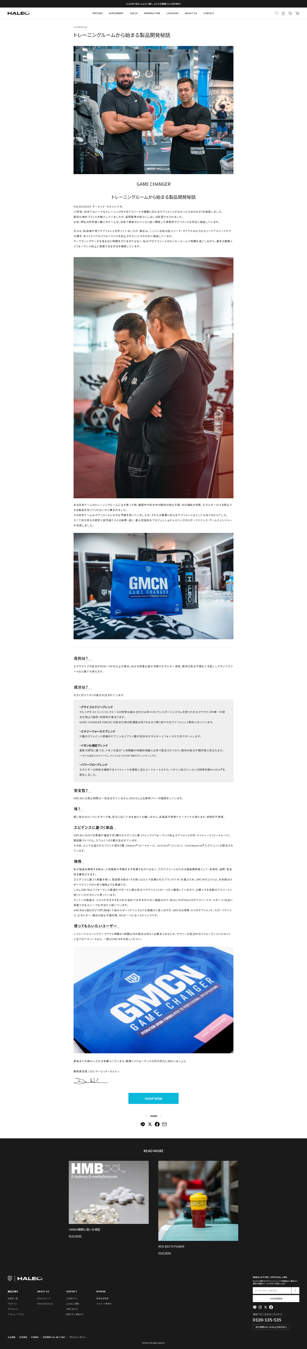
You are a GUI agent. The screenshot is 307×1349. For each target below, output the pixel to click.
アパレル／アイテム (16, 1314)
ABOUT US (191, 13)
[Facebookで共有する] (157, 1124)
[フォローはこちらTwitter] (266, 1307)
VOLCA (134, 13)
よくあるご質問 (72, 1303)
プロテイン (12, 1303)
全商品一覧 (13, 1298)
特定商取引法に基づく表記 (54, 1337)
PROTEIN (97, 13)
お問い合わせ (72, 1309)
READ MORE (75, 1236)
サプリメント (13, 1309)
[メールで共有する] (164, 1124)
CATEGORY (172, 13)
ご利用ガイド (72, 1298)
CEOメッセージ (43, 1298)
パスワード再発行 (104, 1303)
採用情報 (23, 1337)
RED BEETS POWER (171, 1246)
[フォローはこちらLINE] (255, 1307)
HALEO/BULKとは (45, 1303)
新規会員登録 (102, 1298)
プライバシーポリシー (78, 1337)
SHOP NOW (153, 1098)
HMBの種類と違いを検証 (84, 1229)
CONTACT (208, 13)
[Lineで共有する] (142, 1124)
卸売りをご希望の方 (75, 1314)
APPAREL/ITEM (152, 13)
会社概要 (11, 1337)
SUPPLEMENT (116, 13)
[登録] (295, 1290)
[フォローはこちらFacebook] (271, 1307)
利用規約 (35, 1337)
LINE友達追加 (276, 1298)
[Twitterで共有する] (150, 1124)
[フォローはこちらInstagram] (260, 1307)
